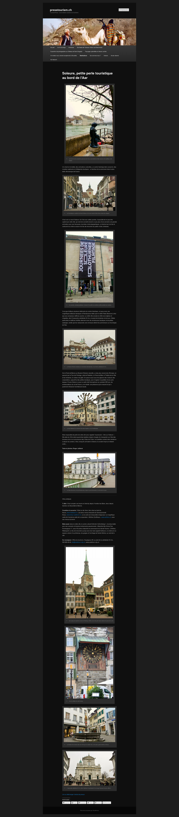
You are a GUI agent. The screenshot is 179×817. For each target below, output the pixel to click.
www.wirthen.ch (106, 517)
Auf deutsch (53, 59)
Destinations (83, 55)
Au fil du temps (61, 47)
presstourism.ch (61, 10)
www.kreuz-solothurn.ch (74, 515)
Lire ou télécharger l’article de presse (73, 794)
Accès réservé (115, 55)
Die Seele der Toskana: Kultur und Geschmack (89, 47)
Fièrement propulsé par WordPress (89, 810)
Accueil (52, 47)
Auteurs (106, 55)
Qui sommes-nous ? (95, 55)
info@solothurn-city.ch (78, 542)
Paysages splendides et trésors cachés (96, 51)
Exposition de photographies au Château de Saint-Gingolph (66, 51)
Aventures (71, 47)
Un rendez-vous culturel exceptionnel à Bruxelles (63, 55)
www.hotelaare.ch (72, 512)
